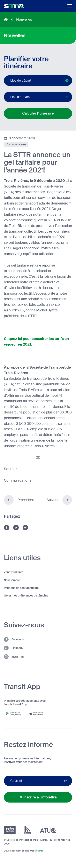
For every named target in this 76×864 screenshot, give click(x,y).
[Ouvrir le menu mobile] (70, 6)
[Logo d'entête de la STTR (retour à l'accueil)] (14, 6)
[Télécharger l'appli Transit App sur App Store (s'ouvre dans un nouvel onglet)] (37, 713)
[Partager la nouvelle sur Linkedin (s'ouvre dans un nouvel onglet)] (16, 527)
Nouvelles (24, 19)
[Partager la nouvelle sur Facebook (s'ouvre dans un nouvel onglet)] (6, 527)
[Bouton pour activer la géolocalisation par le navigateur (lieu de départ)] (67, 80)
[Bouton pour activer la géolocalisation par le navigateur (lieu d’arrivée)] (67, 97)
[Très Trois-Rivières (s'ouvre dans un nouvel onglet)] (10, 830)
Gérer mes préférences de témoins (26, 595)
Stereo (39, 850)
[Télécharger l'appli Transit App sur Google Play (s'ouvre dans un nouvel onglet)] (13, 713)
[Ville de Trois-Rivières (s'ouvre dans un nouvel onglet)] (27, 830)
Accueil (6, 19)
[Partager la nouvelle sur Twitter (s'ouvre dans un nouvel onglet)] (25, 527)
